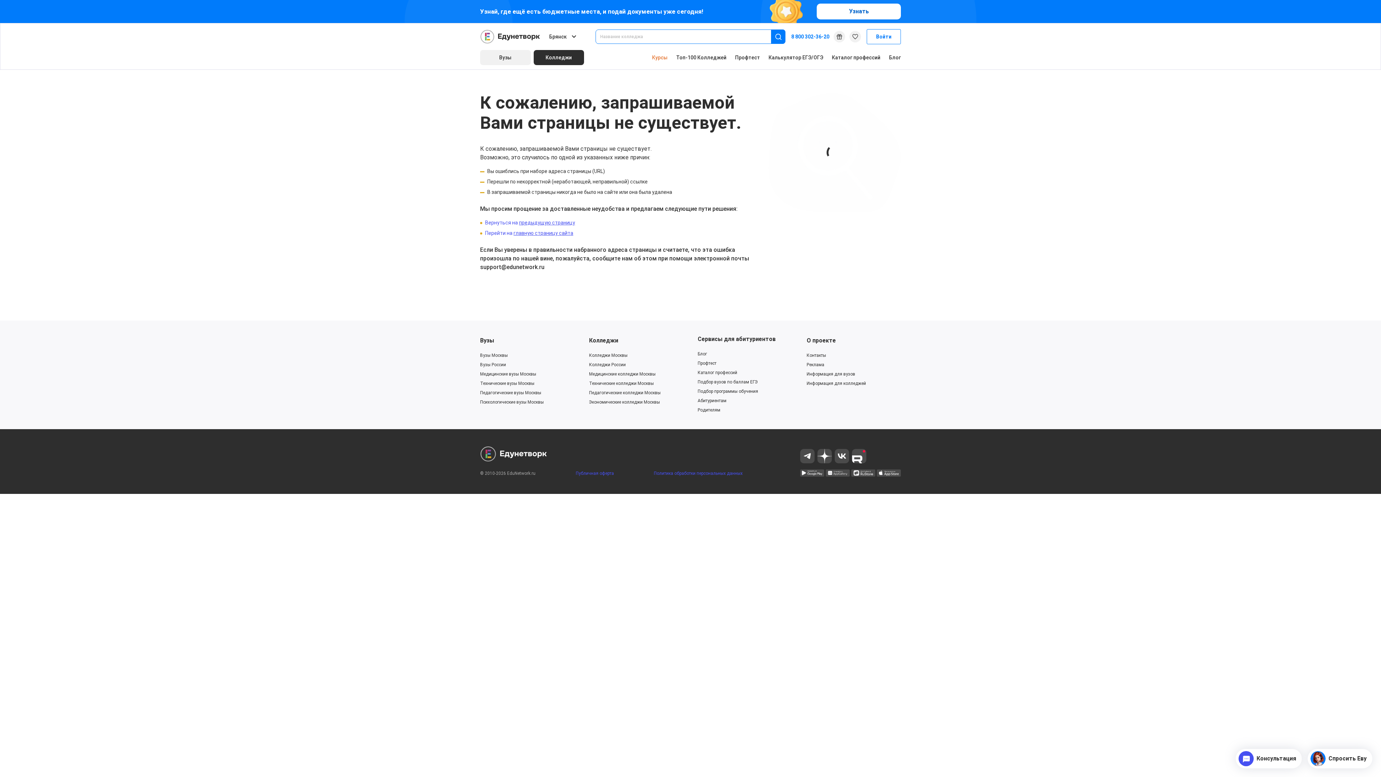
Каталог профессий (856, 57)
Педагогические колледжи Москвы (625, 392)
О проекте (821, 340)
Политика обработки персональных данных (698, 473)
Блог (895, 57)
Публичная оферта (595, 473)
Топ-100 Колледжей (701, 57)
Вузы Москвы (494, 355)
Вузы (487, 340)
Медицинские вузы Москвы (508, 374)
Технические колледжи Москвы (621, 383)
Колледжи (603, 340)
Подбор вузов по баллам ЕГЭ (728, 382)
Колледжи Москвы (608, 355)
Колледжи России (607, 364)
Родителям (709, 410)
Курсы (659, 57)
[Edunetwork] (510, 37)
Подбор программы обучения (728, 391)
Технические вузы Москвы (507, 383)
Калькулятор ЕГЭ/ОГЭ (796, 57)
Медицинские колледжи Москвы (622, 374)
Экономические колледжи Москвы (624, 402)
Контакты (816, 355)
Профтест (747, 57)
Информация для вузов (831, 374)
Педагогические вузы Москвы (510, 392)
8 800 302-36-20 (810, 37)
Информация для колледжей (836, 383)
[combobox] (688, 36)
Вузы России (493, 364)
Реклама (815, 364)
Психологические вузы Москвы (512, 402)
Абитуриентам (712, 400)
